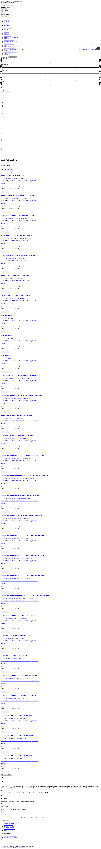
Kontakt (5, 830)
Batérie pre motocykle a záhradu (14, 49)
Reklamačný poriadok (9, 826)
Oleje (5, 42)
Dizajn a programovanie (6, 847)
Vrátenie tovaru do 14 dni (9, 829)
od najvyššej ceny (8, 172)
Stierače (5, 45)
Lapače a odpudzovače (9, 40)
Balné (3, 187)
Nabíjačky (6, 24)
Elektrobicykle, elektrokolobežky (11, 37)
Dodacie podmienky (8, 825)
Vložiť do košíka (4, 192)
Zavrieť (3, 13)
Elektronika (6, 38)
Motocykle (6, 22)
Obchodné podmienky (9, 823)
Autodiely (6, 29)
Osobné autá (6, 20)
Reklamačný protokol (9, 827)
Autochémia (6, 33)
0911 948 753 (4, 9)
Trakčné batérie (7, 46)
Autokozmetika (7, 36)
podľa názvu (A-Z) (8, 168)
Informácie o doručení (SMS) (9, 188)
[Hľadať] (15, 16)
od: (1, 89)
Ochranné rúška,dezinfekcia (10, 41)
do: (1, 90)
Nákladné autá (7, 21)
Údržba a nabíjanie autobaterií (11, 837)
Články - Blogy (7, 28)
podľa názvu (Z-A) (8, 169)
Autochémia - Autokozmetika (10, 52)
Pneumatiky (6, 54)
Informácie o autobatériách (10, 836)
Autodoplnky (7, 34)
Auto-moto (6, 32)
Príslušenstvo (7, 53)
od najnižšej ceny (8, 170)
